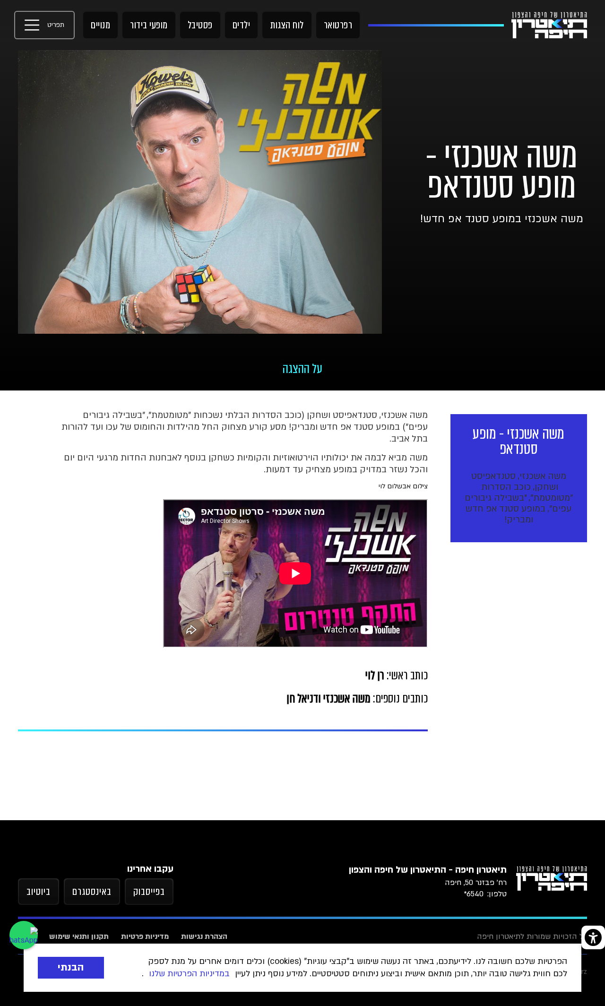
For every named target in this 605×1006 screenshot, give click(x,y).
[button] (44, 25)
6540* (474, 894)
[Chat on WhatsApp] (23, 935)
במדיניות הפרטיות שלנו (189, 973)
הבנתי (71, 967)
